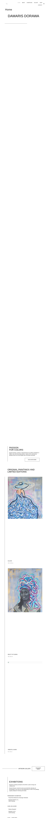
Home (19, 2)
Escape (10, 560)
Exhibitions (29, 2)
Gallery (36, 2)
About (23, 2)
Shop (41, 2)
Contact (40, 5)
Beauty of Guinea (13, 654)
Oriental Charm (12, 749)
